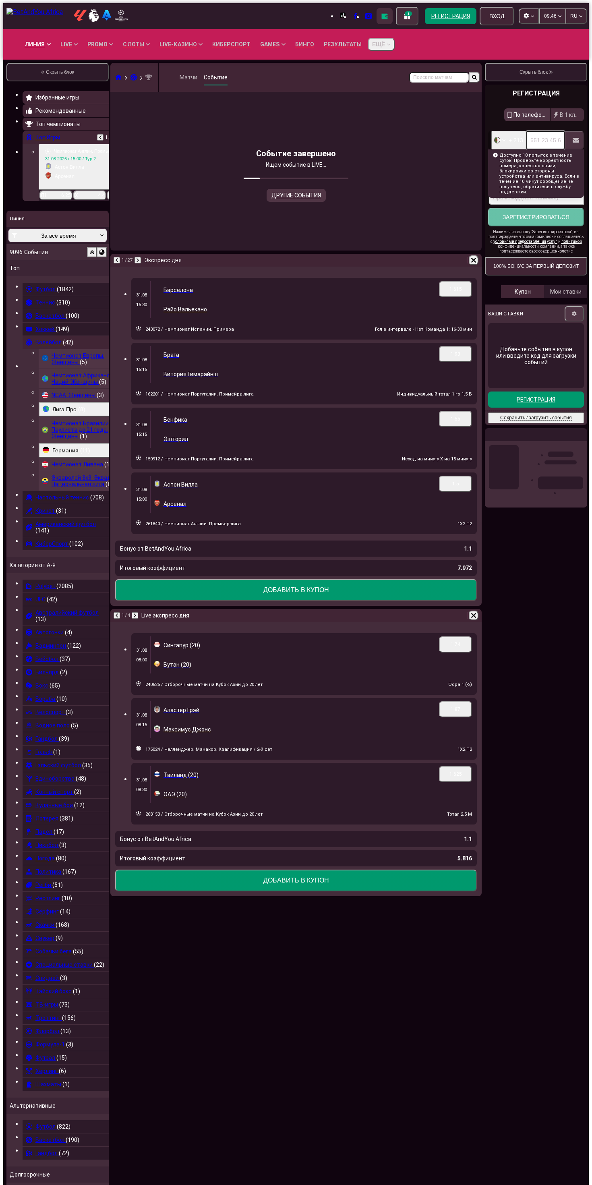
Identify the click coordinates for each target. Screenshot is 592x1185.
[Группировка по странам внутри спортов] (102, 252)
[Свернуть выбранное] (92, 252)
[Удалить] (473, 260)
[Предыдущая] (100, 137)
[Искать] (474, 77)
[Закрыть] (580, 441)
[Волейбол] (134, 77)
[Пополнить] (385, 16)
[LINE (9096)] (118, 77)
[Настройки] (574, 313)
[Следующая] (138, 260)
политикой (571, 241)
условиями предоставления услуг (525, 241)
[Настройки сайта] (529, 16)
